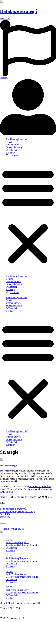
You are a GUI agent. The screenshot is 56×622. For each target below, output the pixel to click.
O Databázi (11, 150)
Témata (9, 142)
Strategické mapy (14, 147)
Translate (14, 155)
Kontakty (10, 152)
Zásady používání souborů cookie (22, 545)
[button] (28, 215)
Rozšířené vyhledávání (16, 139)
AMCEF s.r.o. (6, 492)
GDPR (9, 540)
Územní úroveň (13, 144)
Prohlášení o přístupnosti (17, 542)
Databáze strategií (18, 11)
